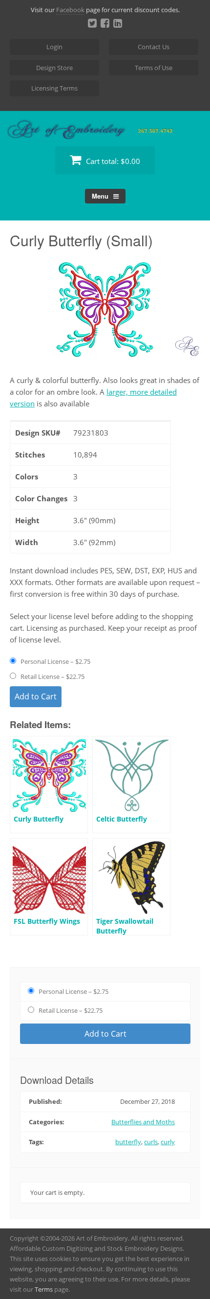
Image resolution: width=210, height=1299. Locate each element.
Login (54, 46)
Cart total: (112, 161)
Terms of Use (153, 67)
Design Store (54, 67)
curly (168, 1141)
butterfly (128, 1141)
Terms (44, 1289)
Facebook (70, 9)
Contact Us (153, 46)
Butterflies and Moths (143, 1121)
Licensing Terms (54, 88)
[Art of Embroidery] (105, 128)
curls (151, 1141)
